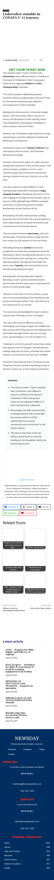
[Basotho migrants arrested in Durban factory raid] (41, 716)
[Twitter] (35, 749)
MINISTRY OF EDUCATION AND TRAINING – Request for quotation (19, 685)
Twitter (41, 749)
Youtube (11, 754)
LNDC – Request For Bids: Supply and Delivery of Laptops (20, 652)
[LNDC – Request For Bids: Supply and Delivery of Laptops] (41, 653)
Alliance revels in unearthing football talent (14, 609)
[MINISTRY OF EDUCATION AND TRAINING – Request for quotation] (41, 685)
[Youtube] (4, 754)
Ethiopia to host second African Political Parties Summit (19, 700)
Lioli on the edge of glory (40, 608)
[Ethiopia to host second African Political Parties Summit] (41, 701)
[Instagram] (20, 749)
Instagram (27, 749)
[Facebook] (4, 749)
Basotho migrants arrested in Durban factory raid (16, 715)
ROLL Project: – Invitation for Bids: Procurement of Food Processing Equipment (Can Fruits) (20, 668)
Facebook (12, 749)
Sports (6, 11)
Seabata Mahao (11, 60)
